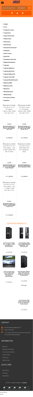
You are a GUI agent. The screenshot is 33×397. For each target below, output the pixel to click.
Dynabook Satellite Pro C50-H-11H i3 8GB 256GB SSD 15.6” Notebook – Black (24, 166)
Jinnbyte (24, 382)
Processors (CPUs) (9, 97)
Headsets (7, 50)
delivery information (8, 349)
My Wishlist (5, 376)
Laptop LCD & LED (9, 77)
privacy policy (6, 355)
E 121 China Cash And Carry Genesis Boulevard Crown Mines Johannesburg (17, 333)
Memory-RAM (8, 83)
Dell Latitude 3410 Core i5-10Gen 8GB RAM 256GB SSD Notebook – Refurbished (9, 274)
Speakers (7, 100)
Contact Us (5, 357)
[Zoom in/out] (6, 392)
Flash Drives (7, 39)
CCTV (5, 27)
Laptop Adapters (9, 68)
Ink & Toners (8, 53)
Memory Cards (8, 86)
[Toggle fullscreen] (4, 392)
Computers (7, 33)
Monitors (7, 89)
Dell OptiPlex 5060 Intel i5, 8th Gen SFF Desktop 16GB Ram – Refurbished (24, 302)
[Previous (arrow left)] (0, 394)
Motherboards (8, 91)
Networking (7, 94)
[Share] (2, 392)
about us (4, 346)
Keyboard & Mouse (9, 62)
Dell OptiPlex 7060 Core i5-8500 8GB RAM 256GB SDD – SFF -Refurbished (24, 244)
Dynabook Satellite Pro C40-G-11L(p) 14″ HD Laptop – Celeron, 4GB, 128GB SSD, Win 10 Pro (24, 127)
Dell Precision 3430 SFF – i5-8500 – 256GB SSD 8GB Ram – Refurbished (9, 244)
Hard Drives (7, 44)
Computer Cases (9, 30)
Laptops (6, 65)
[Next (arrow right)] (2, 394)
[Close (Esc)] (0, 392)
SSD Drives (7, 42)
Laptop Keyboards (9, 74)
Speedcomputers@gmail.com (12, 327)
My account (5, 370)
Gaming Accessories (10, 59)
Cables (6, 24)
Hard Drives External (10, 47)
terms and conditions (8, 352)
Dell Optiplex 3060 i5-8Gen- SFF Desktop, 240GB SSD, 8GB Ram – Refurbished (24, 273)
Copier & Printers (9, 36)
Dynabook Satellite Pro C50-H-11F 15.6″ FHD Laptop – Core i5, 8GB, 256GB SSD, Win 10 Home (9, 166)
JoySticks (6, 56)
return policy (6, 360)
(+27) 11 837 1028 (9, 330)
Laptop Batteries (9, 71)
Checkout (5, 373)
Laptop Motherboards (11, 80)
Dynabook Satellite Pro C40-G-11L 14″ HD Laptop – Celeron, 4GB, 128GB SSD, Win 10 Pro (9, 127)
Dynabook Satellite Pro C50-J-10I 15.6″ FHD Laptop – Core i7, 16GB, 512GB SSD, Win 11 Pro (9, 205)
